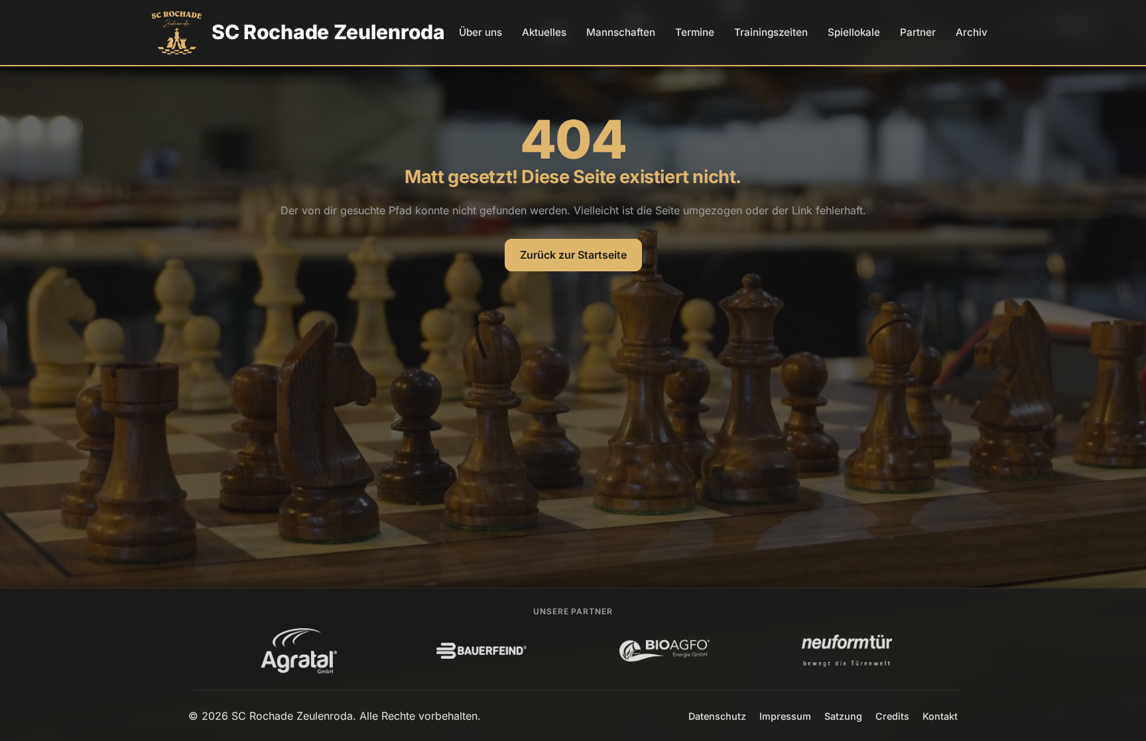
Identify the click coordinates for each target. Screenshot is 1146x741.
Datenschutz (717, 716)
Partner (918, 32)
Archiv (971, 32)
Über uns (480, 32)
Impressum (785, 716)
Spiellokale (854, 32)
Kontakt (940, 716)
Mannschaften (620, 32)
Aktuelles (544, 32)
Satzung (843, 716)
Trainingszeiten (771, 32)
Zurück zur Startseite (573, 254)
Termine (694, 32)
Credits (892, 716)
